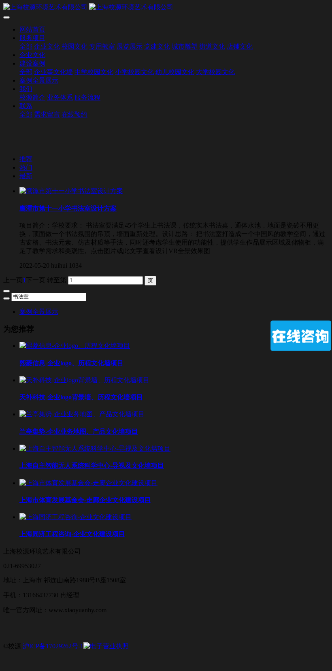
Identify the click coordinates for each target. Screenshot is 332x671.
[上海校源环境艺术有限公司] (166, 7)
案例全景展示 (38, 311)
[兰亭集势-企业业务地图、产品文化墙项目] (82, 414)
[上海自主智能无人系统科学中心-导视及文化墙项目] (94, 448)
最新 (25, 176)
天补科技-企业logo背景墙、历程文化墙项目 (81, 397)
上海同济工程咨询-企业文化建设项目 (72, 533)
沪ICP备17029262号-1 (53, 646)
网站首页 (32, 29)
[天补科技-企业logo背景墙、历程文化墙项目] (84, 380)
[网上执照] (106, 646)
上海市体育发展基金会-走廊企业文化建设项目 (85, 499)
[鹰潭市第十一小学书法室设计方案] (71, 190)
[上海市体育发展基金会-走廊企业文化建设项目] (88, 482)
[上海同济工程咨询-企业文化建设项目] (75, 516)
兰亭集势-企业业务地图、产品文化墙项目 (78, 431)
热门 (25, 167)
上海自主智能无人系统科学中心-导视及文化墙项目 (91, 465)
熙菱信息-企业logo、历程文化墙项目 (71, 363)
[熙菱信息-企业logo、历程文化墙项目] (74, 345)
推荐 (25, 159)
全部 (25, 46)
